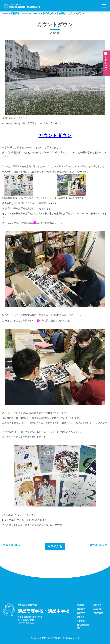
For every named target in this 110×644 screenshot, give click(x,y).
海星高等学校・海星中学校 (43, 611)
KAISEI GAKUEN (54, 638)
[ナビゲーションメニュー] (103, 6)
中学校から (55, 546)
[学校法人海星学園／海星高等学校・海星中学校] (22, 6)
